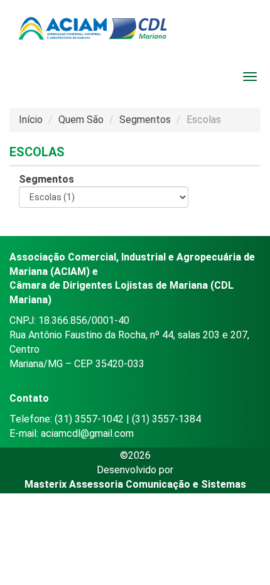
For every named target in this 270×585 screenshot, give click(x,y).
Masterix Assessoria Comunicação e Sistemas (135, 484)
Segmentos (145, 120)
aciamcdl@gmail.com (87, 433)
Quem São (81, 120)
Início (31, 120)
